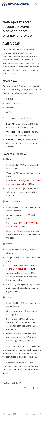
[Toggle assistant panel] (41, 4)
